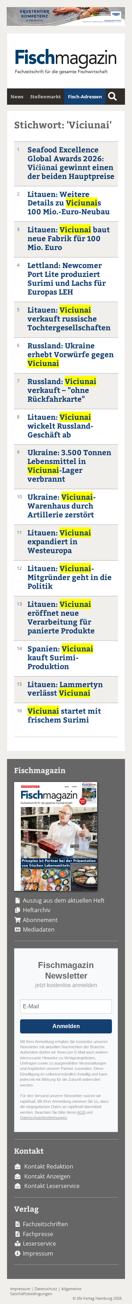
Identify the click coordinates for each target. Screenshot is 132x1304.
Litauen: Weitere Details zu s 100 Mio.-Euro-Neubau (68, 203)
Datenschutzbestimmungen (43, 1117)
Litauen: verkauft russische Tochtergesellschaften (69, 318)
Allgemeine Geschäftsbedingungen (45, 1291)
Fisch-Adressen (85, 96)
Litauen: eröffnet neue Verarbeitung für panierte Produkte (61, 617)
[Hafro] (66, 24)
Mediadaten (39, 929)
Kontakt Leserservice (52, 1186)
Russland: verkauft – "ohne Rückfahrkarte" (61, 390)
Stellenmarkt (45, 96)
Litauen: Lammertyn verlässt (65, 688)
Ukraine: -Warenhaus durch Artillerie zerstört (61, 506)
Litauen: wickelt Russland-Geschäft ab (60, 426)
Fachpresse (38, 1234)
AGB (81, 1112)
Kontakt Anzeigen (47, 1176)
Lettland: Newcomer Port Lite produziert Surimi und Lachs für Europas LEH (66, 278)
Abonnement (40, 920)
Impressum (38, 1253)
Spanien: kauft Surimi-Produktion (60, 657)
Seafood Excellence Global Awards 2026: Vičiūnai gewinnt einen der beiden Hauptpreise (70, 162)
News (17, 96)
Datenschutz (45, 1288)
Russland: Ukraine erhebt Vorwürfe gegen (70, 354)
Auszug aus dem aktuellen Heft (64, 900)
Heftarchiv (36, 910)
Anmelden (66, 1026)
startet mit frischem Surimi (64, 715)
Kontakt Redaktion (48, 1166)
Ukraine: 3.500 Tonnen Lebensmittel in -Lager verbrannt (69, 465)
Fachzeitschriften (45, 1224)
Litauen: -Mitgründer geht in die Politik (69, 577)
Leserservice (39, 1243)
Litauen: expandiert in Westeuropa (59, 541)
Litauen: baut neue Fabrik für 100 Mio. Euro (68, 238)
